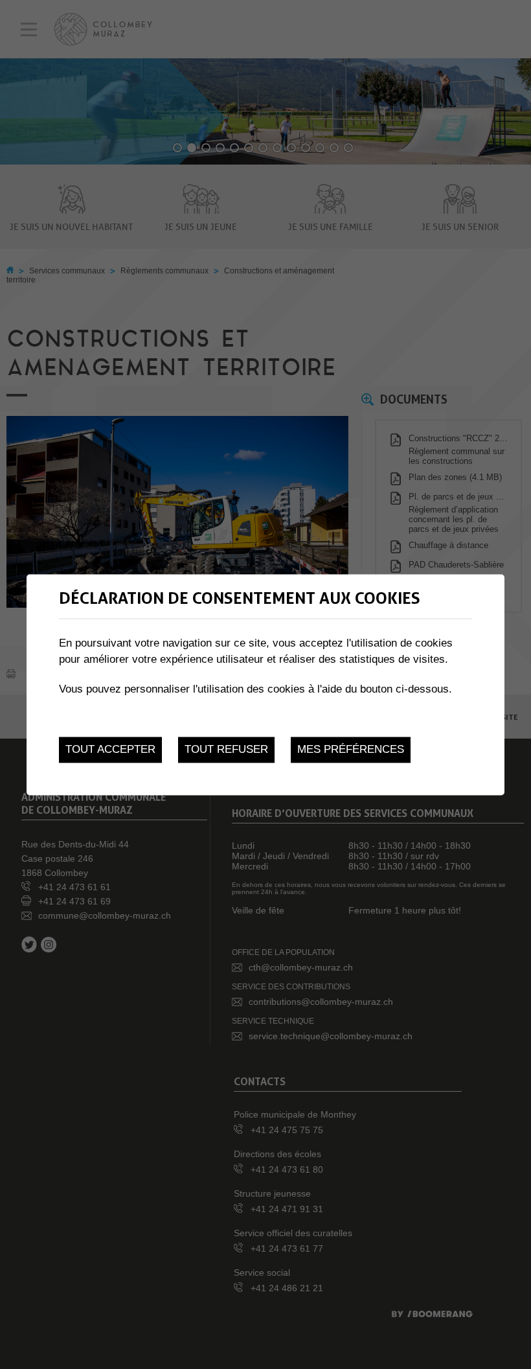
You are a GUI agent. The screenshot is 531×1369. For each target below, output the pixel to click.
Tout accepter (110, 750)
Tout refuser (226, 750)
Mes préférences (350, 750)
